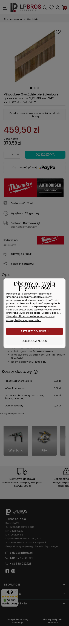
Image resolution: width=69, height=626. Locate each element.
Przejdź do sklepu (34, 331)
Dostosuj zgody (34, 341)
